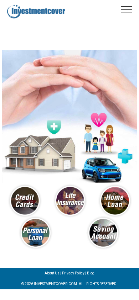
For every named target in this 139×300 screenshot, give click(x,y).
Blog (90, 273)
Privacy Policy (73, 273)
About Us (52, 273)
